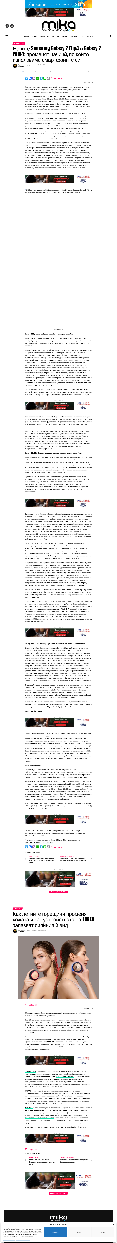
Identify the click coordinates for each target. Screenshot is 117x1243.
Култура (42, 36)
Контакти (90, 36)
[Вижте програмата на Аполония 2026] (58, 8)
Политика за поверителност (23, 1240)
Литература (50, 36)
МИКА (22, 66)
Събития (34, 36)
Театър (82, 36)
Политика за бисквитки (9, 1240)
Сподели (56, 78)
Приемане (55, 1232)
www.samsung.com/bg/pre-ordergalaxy (39, 842)
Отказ (79, 1232)
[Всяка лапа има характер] (58, 16)
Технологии (73, 36)
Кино (57, 36)
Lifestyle (64, 36)
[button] (113, 1224)
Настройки (103, 1232)
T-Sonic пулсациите (43, 1120)
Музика (26, 36)
